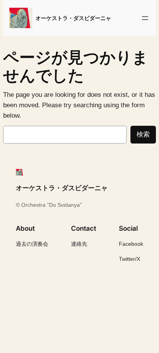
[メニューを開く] (145, 18)
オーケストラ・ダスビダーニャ (73, 18)
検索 (143, 134)
